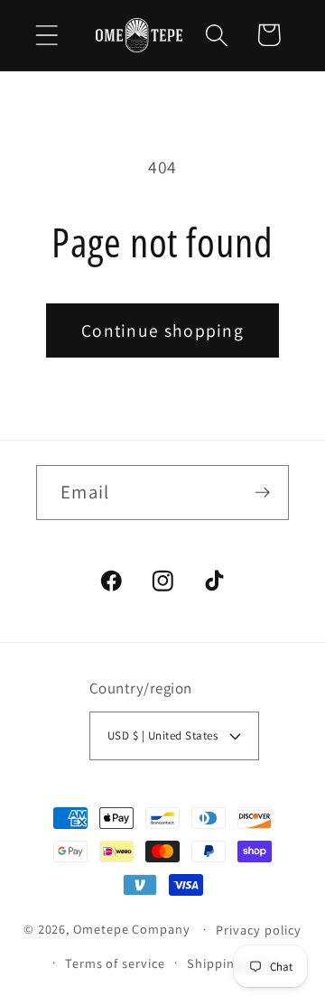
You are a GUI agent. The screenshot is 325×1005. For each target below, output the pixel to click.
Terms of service (115, 963)
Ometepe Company (131, 928)
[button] (46, 34)
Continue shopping (162, 330)
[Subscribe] (262, 492)
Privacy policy (259, 929)
